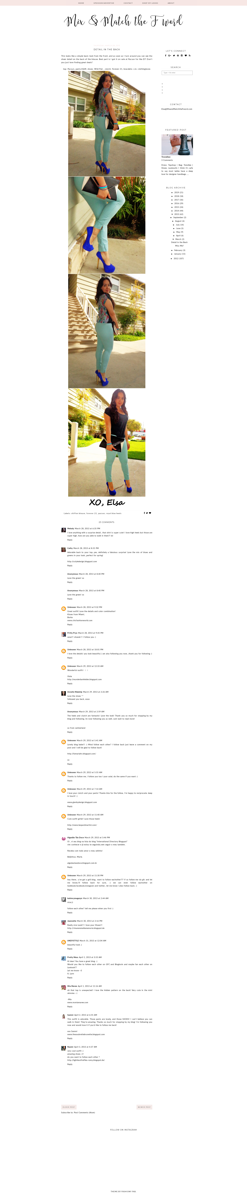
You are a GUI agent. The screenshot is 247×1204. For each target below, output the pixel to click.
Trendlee (166, 157)
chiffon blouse (78, 513)
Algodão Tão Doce (75, 838)
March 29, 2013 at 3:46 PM (97, 838)
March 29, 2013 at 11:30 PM (90, 876)
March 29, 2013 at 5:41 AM (89, 741)
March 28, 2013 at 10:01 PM (90, 650)
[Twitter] (174, 56)
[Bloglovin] (186, 56)
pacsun (101, 513)
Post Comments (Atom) (84, 1113)
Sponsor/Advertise (104, 3)
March (178, 239)
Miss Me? (179, 246)
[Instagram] (182, 56)
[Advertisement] (177, 304)
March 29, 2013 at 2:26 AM (96, 692)
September (178, 217)
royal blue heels (114, 513)
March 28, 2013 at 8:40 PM (91, 574)
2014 (177, 211)
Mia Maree (72, 986)
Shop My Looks (150, 3)
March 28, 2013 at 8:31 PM (86, 548)
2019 (177, 193)
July (178, 225)
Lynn (72, 974)
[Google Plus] (169, 56)
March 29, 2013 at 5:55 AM (89, 772)
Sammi (70, 1015)
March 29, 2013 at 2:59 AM (91, 712)
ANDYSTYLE (73, 941)
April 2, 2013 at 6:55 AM (85, 1015)
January (178, 254)
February (178, 250)
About (171, 3)
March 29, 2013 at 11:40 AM (90, 815)
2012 (176, 259)
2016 (177, 203)
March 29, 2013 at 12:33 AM (90, 666)
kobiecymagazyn (74, 898)
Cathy (70, 548)
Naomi (70, 1047)
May (178, 232)
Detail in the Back (179, 242)
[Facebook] (165, 56)
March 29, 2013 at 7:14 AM (89, 789)
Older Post (69, 1107)
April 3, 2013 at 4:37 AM (85, 1047)
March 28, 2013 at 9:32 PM (89, 607)
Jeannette (71, 921)
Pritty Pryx (72, 633)
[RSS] (190, 56)
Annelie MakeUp (74, 692)
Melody (70, 529)
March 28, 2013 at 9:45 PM (90, 633)
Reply (69, 540)
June (178, 228)
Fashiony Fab (128, 1192)
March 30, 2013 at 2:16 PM (89, 921)
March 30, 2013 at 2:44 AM (96, 898)
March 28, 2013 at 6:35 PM (87, 529)
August (178, 221)
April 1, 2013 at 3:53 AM (90, 957)
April (178, 236)
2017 (177, 200)
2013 (177, 214)
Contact (128, 3)
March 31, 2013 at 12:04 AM (93, 941)
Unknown (71, 607)
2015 (177, 207)
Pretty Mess (72, 957)
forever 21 (91, 513)
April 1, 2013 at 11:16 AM (90, 986)
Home (81, 3)
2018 (177, 196)
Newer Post (144, 1107)
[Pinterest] (178, 56)
